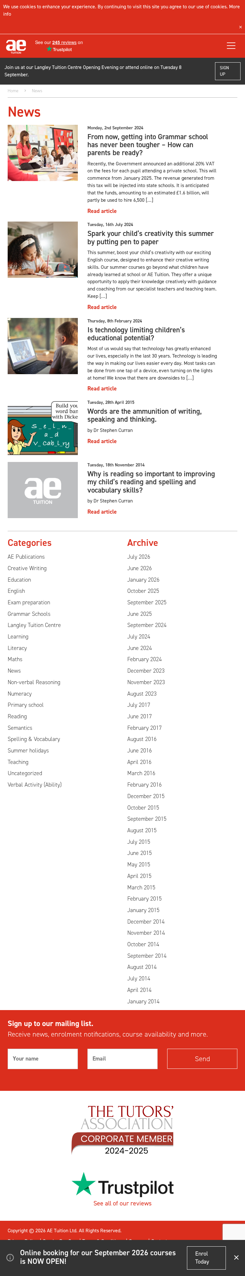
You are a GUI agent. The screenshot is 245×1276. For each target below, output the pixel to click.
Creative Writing (27, 568)
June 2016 (139, 750)
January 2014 (143, 1001)
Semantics (20, 728)
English (16, 591)
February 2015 (144, 898)
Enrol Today (202, 1258)
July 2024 (138, 636)
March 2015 (141, 887)
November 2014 (146, 933)
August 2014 (142, 967)
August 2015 (142, 830)
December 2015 (146, 796)
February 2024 (144, 659)
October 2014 (143, 944)
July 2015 (138, 842)
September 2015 (147, 819)
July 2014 (138, 978)
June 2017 (139, 716)
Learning (18, 636)
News (14, 671)
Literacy (17, 648)
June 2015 (139, 853)
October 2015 (143, 808)
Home (13, 91)
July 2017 (138, 705)
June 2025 (139, 614)
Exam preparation (29, 602)
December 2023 (146, 671)
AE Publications (26, 557)
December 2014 (146, 921)
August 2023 (142, 694)
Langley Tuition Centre (34, 625)
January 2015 (143, 910)
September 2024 (147, 625)
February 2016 (144, 785)
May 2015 (138, 864)
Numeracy (20, 694)
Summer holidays (28, 750)
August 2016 (142, 739)
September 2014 (147, 956)
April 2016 (139, 762)
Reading (17, 716)
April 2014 (139, 990)
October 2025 (143, 591)
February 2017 (144, 728)
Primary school (26, 705)
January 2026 (143, 580)
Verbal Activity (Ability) (35, 785)
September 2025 (147, 602)
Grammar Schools (29, 614)
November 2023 (146, 682)
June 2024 (139, 648)
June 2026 (139, 568)
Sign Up (224, 71)
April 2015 (139, 876)
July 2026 (138, 557)
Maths (15, 659)
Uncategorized (25, 773)
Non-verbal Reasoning (34, 682)
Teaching (18, 762)
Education (19, 580)
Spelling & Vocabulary (34, 739)
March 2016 (141, 773)
